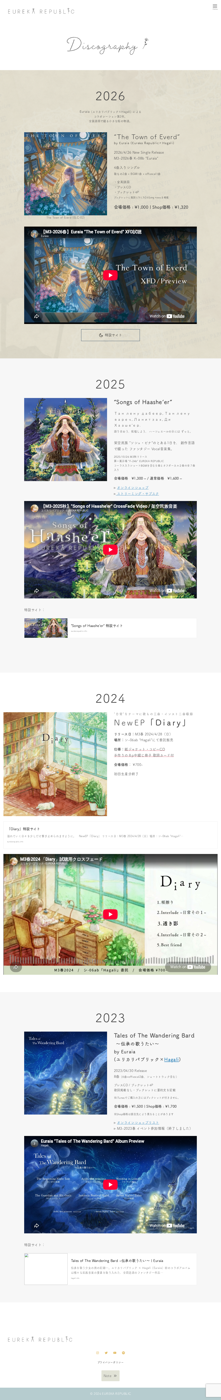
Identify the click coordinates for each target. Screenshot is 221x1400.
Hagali (171, 1059)
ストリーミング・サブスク (137, 493)
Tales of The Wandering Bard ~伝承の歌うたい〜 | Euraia (117, 1260)
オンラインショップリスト (138, 1122)
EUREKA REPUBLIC (116, 1393)
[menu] (215, 7)
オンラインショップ (133, 487)
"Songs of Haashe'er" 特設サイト (97, 625)
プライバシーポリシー (110, 1362)
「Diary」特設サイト (23, 829)
